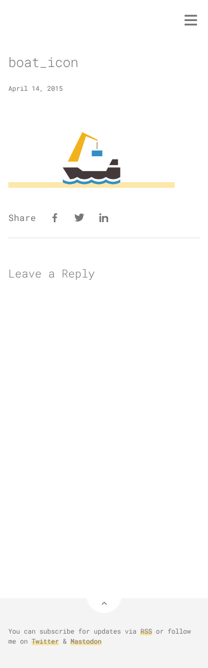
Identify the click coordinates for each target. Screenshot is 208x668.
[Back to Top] (104, 595)
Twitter (45, 640)
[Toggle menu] (191, 20)
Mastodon (86, 640)
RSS (146, 630)
